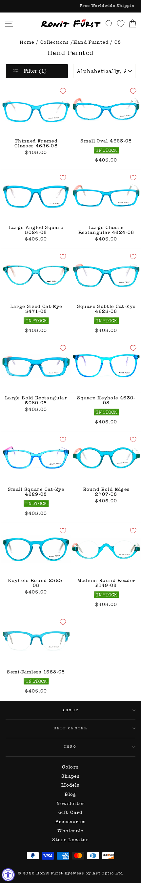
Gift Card (70, 812)
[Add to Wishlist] (63, 91)
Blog (70, 794)
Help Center (70, 728)
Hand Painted (91, 42)
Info (70, 746)
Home (27, 42)
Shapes (70, 776)
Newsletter (70, 803)
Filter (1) (34, 71)
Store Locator (70, 840)
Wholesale (70, 831)
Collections (54, 42)
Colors (70, 767)
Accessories (70, 821)
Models (70, 785)
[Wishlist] (120, 23)
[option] (70, 6)
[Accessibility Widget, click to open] (8, 874)
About (70, 710)
